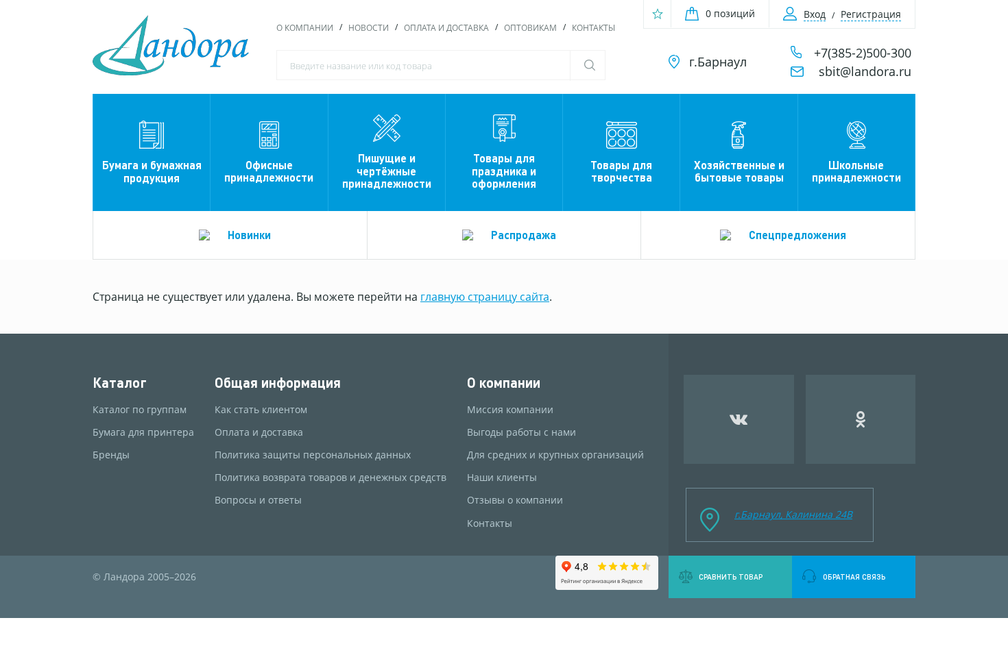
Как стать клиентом (261, 409)
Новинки (249, 234)
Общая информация (278, 383)
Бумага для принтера (143, 432)
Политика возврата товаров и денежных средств (330, 477)
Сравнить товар (731, 577)
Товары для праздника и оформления (504, 170)
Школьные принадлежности (856, 171)
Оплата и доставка (446, 28)
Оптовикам (530, 28)
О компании (304, 28)
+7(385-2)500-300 (862, 53)
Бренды (111, 454)
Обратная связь (854, 577)
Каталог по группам (140, 409)
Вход (815, 14)
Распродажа (523, 234)
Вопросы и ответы (258, 500)
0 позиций (730, 13)
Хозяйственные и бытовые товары (739, 171)
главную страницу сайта (484, 296)
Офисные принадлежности (268, 171)
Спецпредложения (797, 234)
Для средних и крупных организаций (555, 454)
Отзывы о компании (515, 500)
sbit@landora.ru (865, 71)
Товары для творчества (621, 171)
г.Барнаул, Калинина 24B (793, 514)
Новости (368, 28)
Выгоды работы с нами (521, 432)
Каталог (120, 383)
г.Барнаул (718, 61)
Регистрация (871, 14)
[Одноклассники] (861, 419)
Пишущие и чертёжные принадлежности (386, 170)
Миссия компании (510, 409)
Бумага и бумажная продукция (152, 171)
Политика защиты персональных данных (313, 454)
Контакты (593, 28)
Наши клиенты (502, 477)
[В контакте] (739, 419)
